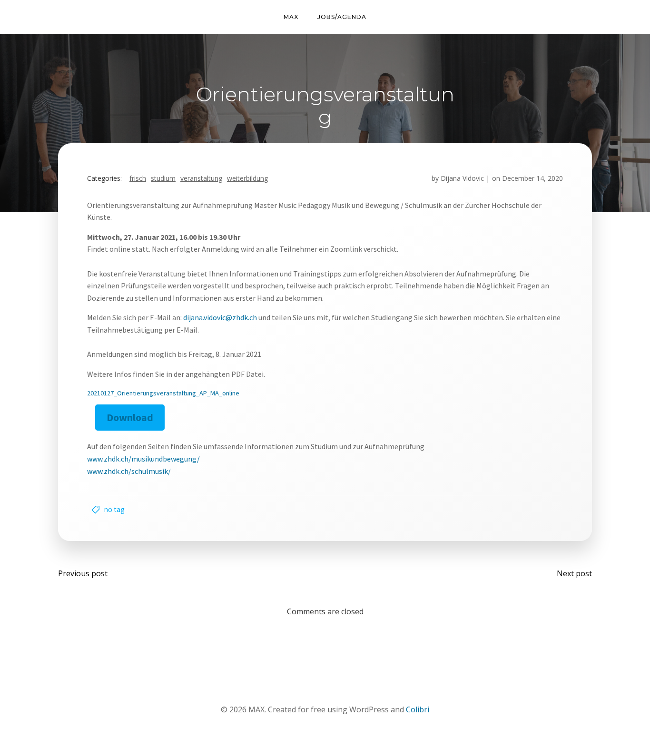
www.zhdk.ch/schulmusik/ (129, 471)
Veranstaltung (201, 178)
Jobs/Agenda (341, 16)
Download (130, 417)
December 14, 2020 (532, 178)
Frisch (137, 178)
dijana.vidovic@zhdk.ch (220, 317)
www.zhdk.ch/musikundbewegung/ (143, 458)
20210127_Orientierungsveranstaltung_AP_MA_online (163, 393)
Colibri (417, 709)
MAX (291, 16)
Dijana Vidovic (462, 178)
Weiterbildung (247, 178)
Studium (163, 178)
